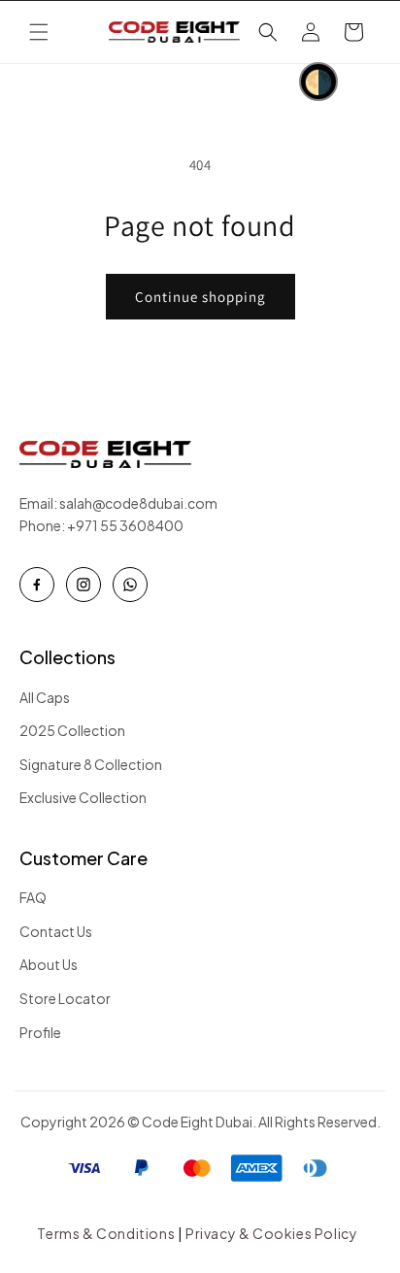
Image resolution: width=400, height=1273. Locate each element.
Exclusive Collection (83, 797)
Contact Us (55, 931)
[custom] (36, 584)
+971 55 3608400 (125, 525)
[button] (38, 32)
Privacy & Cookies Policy (271, 1233)
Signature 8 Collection (90, 764)
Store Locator (65, 998)
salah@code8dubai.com (140, 503)
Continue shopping (200, 296)
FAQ (33, 897)
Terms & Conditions (106, 1233)
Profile (40, 1032)
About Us (48, 964)
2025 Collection (72, 730)
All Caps (44, 697)
